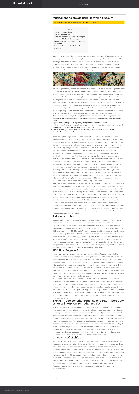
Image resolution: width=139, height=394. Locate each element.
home (86, 4)
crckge (93, 156)
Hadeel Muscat (22, 3)
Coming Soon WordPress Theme (17, 390)
